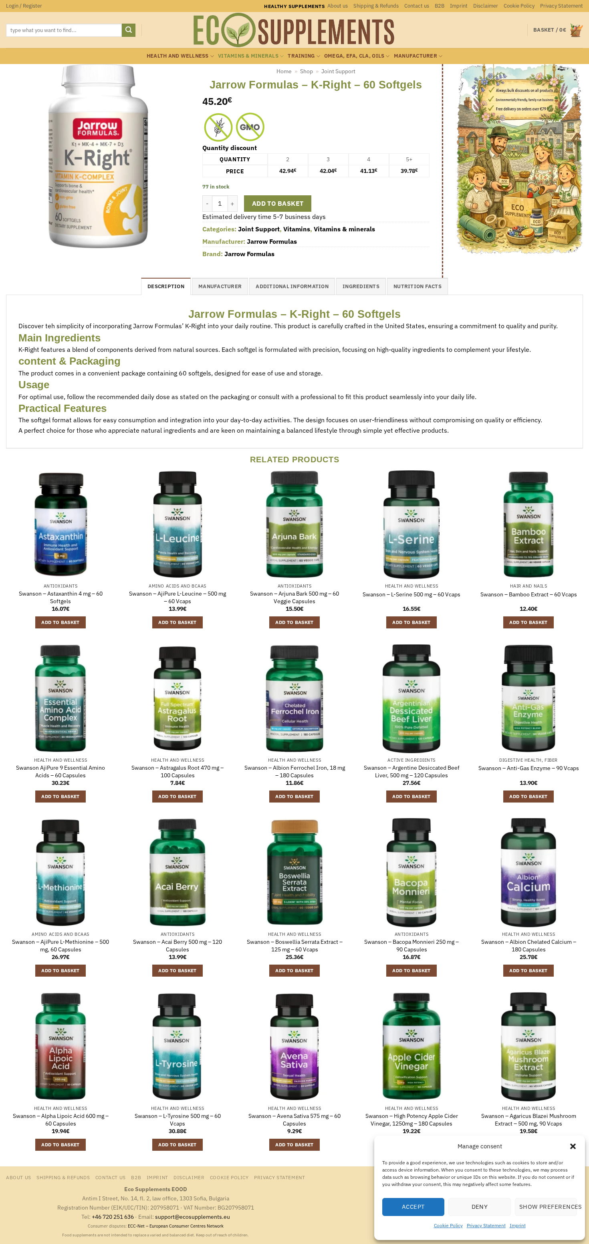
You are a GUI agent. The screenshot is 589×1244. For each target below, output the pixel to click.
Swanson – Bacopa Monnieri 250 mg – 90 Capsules (411, 945)
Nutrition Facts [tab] (417, 286)
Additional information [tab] (292, 286)
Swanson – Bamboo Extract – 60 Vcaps (528, 594)
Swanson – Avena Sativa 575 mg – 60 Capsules (294, 1119)
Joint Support (338, 71)
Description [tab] (165, 286)
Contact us (416, 5)
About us (337, 5)
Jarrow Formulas (272, 241)
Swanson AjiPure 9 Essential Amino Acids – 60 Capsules (60, 771)
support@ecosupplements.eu (192, 1216)
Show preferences (548, 1206)
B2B (439, 5)
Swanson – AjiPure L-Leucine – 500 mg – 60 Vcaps (177, 597)
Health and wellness (178, 55)
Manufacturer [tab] (220, 286)
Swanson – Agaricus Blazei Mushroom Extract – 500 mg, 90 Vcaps (528, 1119)
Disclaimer (485, 5)
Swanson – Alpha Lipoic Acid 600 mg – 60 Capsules (61, 1119)
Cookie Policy (448, 1225)
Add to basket (278, 203)
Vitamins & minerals (248, 55)
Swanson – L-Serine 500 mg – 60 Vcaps (411, 594)
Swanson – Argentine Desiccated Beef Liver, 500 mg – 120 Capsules (412, 771)
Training (301, 55)
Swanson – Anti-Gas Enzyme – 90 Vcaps (528, 768)
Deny (480, 1206)
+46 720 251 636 (113, 1216)
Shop (306, 71)
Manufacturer (415, 55)
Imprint (518, 1225)
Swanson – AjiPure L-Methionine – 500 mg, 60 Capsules (60, 945)
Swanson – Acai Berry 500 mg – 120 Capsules (177, 945)
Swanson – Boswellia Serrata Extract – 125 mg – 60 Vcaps (295, 945)
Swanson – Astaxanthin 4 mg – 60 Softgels (61, 597)
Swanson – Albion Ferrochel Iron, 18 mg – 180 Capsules (294, 771)
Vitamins (296, 229)
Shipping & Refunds (376, 5)
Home (284, 71)
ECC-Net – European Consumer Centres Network (176, 1226)
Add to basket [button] (60, 622)
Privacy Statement (486, 1225)
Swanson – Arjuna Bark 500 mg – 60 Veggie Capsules (294, 597)
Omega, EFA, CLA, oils (354, 55)
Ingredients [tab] (361, 286)
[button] (573, 1146)
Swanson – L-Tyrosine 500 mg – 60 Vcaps (178, 1119)
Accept (413, 1206)
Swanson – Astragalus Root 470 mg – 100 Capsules (177, 771)
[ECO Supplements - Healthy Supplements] (294, 30)
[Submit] (128, 30)
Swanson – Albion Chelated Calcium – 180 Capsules (528, 945)
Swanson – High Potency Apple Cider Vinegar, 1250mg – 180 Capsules (411, 1119)
